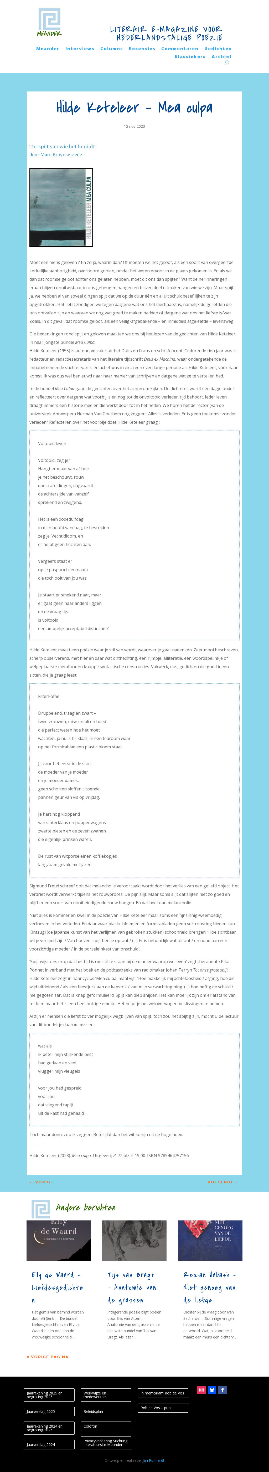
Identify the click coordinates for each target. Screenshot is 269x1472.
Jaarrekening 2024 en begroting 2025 (45, 1428)
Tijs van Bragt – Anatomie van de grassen (132, 1287)
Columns (111, 49)
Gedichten (218, 49)
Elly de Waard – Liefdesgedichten (58, 1287)
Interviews (80, 49)
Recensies (142, 49)
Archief (222, 57)
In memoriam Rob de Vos (162, 1393)
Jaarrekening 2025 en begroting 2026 (45, 1395)
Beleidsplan (93, 1411)
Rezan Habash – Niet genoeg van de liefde (210, 1287)
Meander (48, 49)
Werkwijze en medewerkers (95, 1395)
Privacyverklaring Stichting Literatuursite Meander (105, 1442)
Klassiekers (190, 57)
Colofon (90, 1426)
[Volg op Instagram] (201, 1390)
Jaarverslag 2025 (41, 1411)
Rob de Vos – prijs (156, 1407)
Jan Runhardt (153, 1460)
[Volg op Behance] (212, 1390)
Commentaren (180, 49)
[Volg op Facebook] (222, 1390)
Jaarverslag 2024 (41, 1444)
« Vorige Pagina (48, 1357)
